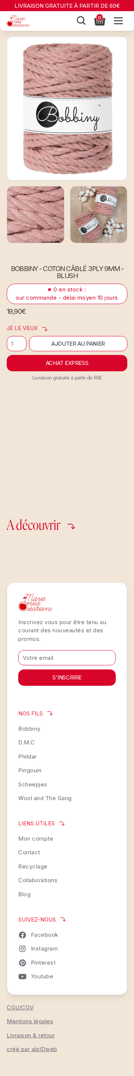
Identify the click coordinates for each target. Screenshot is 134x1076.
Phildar (27, 756)
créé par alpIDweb (32, 1049)
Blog (24, 894)
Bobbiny (29, 728)
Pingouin (29, 770)
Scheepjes (32, 784)
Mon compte (35, 838)
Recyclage (33, 866)
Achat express (67, 362)
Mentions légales (30, 1021)
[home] (18, 21)
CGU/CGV (20, 1007)
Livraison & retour (31, 1035)
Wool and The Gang (45, 798)
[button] (100, 20)
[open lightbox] (67, 108)
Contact (29, 852)
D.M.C (26, 742)
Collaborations (37, 880)
